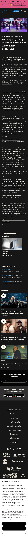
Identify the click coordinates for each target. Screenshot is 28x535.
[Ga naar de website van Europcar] (17, 461)
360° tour (14, 414)
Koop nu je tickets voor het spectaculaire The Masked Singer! (13, 141)
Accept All (14, 524)
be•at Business (14, 430)
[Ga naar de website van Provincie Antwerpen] (19, 455)
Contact (14, 442)
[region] (14, 507)
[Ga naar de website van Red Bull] (23, 475)
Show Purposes (14, 532)
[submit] (25, 380)
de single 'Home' (20, 213)
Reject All (14, 528)
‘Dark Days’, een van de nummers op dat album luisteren (13, 102)
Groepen (14, 434)
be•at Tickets (14, 422)
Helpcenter (14, 438)
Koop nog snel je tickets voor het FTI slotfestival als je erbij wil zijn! (14, 172)
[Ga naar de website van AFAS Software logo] (6, 455)
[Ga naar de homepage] (6, 11)
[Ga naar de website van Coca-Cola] (10, 475)
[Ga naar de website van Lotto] (5, 461)
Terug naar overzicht (10, 233)
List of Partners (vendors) (8, 519)
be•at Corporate (14, 426)
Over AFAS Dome (14, 410)
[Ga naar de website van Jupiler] (14, 468)
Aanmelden (16, 11)
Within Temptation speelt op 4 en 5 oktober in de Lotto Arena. (14, 196)
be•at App (14, 418)
